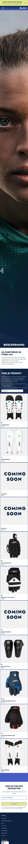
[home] (23, 8)
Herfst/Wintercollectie (6, 820)
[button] (2, 8)
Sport (2, 823)
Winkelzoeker (4, 830)
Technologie (4, 828)
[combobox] (5, 842)
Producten (3, 818)
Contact (3, 835)
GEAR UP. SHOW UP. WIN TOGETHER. (12, 2)
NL (5, 842)
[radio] (1, 422)
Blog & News (4, 833)
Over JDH (3, 825)
